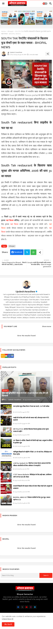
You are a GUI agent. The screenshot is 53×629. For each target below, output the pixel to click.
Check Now (6, 619)
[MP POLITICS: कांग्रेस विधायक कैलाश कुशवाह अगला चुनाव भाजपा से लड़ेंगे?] (6, 432)
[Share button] (40, 252)
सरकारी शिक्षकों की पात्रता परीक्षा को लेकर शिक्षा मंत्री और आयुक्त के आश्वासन (32, 487)
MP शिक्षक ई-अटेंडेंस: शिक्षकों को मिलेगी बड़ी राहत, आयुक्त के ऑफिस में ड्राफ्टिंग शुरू (32, 441)
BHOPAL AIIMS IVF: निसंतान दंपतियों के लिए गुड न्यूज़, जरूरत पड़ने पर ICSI (31, 498)
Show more (46, 326)
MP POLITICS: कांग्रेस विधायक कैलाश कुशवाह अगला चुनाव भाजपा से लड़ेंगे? (31, 430)
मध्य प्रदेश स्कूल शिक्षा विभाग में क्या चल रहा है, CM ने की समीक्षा (31, 406)
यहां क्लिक (10, 220)
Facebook (18, 252)
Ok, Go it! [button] (8, 624)
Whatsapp (33, 252)
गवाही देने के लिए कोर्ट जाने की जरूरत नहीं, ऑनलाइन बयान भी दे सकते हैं (31, 419)
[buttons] (18, 607)
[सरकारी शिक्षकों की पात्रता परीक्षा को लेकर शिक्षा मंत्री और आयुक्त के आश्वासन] (6, 489)
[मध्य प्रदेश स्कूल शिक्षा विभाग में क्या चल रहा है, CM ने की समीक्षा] (6, 409)
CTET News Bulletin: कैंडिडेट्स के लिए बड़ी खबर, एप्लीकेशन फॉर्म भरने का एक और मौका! (32, 476)
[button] (45, 3)
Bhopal (10, 31)
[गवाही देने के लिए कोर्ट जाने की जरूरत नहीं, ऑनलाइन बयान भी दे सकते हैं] (6, 421)
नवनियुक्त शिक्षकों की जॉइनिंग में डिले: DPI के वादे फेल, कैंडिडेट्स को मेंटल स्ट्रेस (32, 453)
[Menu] (3, 3)
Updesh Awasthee (25, 291)
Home (3, 31)
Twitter (27, 252)
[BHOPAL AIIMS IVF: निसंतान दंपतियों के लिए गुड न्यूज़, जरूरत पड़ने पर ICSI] (6, 500)
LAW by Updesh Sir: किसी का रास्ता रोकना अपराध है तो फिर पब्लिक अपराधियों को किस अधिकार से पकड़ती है (32, 464)
